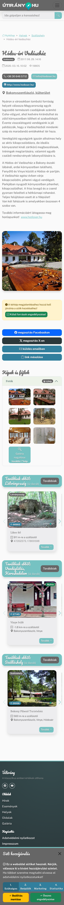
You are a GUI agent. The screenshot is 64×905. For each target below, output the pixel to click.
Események (9, 806)
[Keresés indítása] (58, 15)
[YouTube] (12, 785)
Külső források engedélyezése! (27, 314)
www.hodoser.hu (31, 217)
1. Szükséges (10, 886)
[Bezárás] (60, 853)
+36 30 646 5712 (16, 76)
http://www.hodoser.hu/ (20, 84)
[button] (20, 397)
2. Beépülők (25, 886)
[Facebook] (5, 785)
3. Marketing (40, 886)
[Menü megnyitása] (57, 5)
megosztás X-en (33, 340)
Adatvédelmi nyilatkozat (18, 838)
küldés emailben (33, 349)
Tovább (45, 547)
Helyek (23, 35)
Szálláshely (38, 35)
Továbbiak (50, 481)
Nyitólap (10, 35)
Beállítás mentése (16, 897)
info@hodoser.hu (45, 76)
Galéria (7, 823)
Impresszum (10, 843)
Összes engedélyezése (45, 897)
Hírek (5, 800)
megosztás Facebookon (33, 332)
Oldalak (7, 818)
